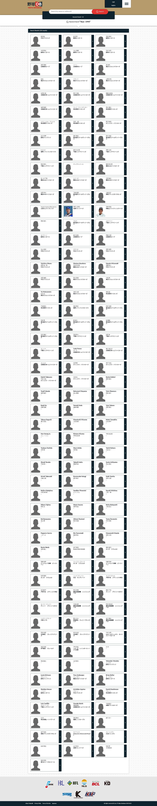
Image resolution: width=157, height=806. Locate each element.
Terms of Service (47, 803)
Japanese (54, 803)
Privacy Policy (38, 803)
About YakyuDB (29, 803)
